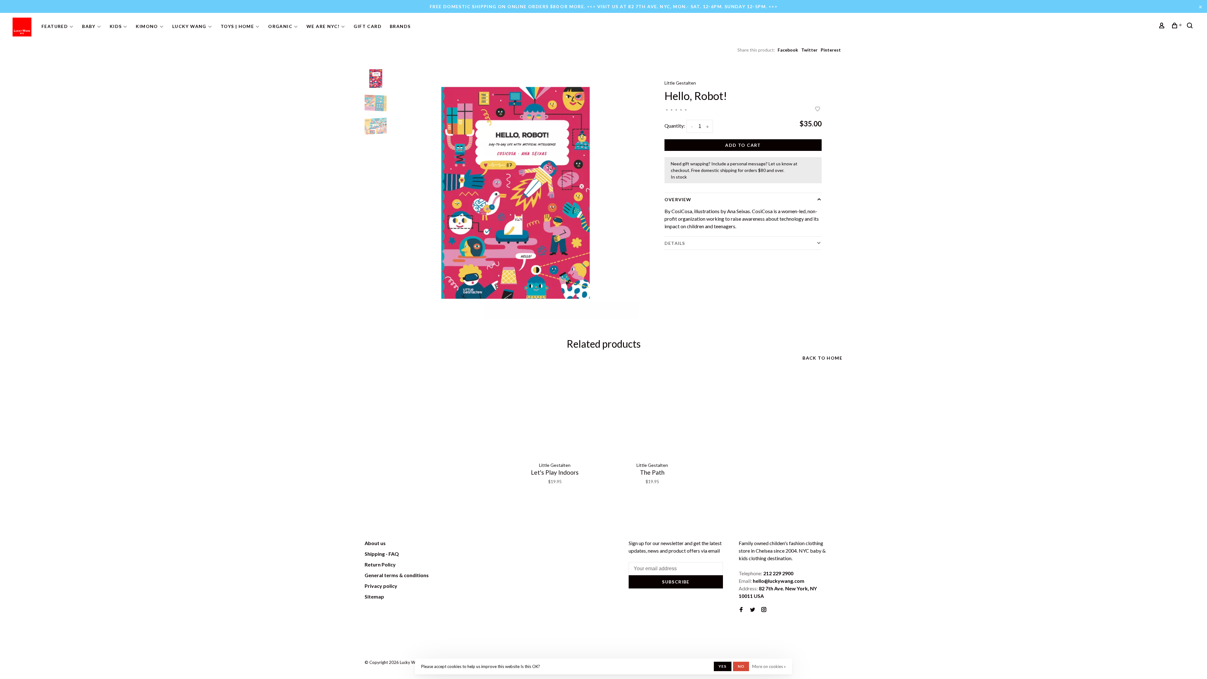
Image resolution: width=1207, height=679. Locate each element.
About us (375, 543)
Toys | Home (237, 26)
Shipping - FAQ (382, 554)
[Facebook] (741, 610)
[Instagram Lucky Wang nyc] (763, 610)
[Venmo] (838, 665)
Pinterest (831, 49)
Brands (400, 26)
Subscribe (676, 581)
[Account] (1162, 26)
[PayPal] (821, 665)
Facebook (788, 49)
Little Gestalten (680, 83)
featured (54, 26)
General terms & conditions (397, 575)
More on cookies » (769, 666)
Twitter (809, 49)
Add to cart (743, 145)
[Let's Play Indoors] (555, 415)
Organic (280, 26)
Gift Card (368, 26)
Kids (116, 26)
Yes (723, 666)
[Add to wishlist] (817, 109)
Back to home (822, 358)
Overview (677, 199)
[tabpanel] (514, 193)
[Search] (1190, 26)
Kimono (147, 26)
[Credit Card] (812, 665)
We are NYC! (322, 26)
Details (674, 243)
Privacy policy (381, 586)
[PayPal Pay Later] (830, 665)
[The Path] (652, 415)
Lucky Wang (189, 26)
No (741, 666)
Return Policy (380, 564)
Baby (89, 26)
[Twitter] (752, 610)
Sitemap (374, 596)
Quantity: (674, 126)
